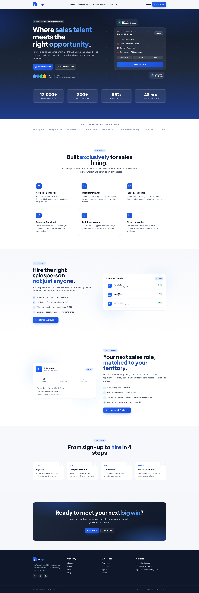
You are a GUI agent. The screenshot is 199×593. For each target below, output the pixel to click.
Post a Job (92, 530)
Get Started (159, 4)
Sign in (148, 4)
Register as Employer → (45, 320)
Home (72, 4)
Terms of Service (152, 589)
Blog (69, 573)
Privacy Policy (139, 589)
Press (69, 570)
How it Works (115, 4)
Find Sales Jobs (67, 67)
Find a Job (107, 530)
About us (70, 563)
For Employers (84, 4)
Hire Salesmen (44, 67)
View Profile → (140, 64)
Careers (70, 566)
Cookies (163, 589)
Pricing (104, 573)
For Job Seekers (99, 4)
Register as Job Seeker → (117, 410)
